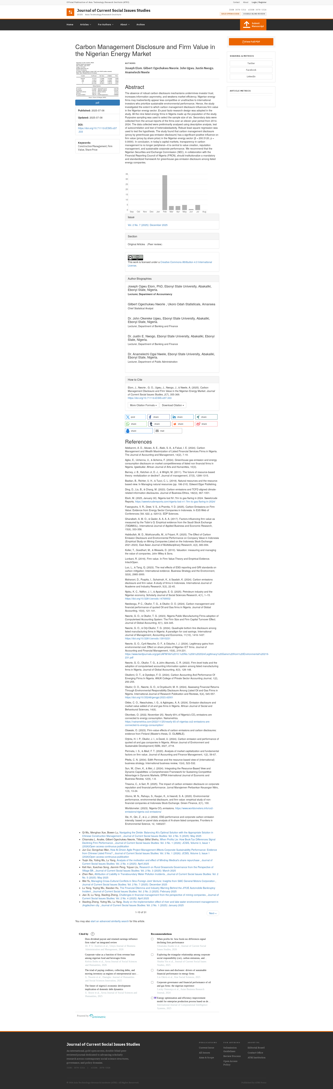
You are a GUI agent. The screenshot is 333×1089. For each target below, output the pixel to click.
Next (213, 913)
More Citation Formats (142, 405)
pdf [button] (97, 102)
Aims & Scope (206, 1057)
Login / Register (259, 2)
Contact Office (255, 1052)
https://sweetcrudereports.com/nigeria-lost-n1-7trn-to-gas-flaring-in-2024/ (175, 501)
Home (70, 24)
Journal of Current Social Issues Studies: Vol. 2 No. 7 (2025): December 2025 (124, 884)
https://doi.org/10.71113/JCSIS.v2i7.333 (150, 398)
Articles (84, 24)
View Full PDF (252, 41)
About (245, 2)
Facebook (251, 69)
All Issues (204, 1052)
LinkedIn (251, 76)
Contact (236, 2)
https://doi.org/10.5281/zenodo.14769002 (147, 598)
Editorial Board (256, 1047)
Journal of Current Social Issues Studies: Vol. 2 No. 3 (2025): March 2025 (135, 870)
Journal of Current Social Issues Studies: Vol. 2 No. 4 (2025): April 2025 (147, 861)
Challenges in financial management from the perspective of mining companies (162, 894)
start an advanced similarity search (110, 921)
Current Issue (206, 1047)
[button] (135, 416)
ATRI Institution (256, 1057)
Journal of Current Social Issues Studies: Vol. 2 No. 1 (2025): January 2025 (142, 905)
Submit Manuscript (258, 25)
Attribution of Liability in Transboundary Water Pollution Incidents (130, 874)
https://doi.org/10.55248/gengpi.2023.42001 (149, 697)
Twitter (251, 63)
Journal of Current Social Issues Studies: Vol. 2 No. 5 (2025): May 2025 (162, 836)
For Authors (104, 24)
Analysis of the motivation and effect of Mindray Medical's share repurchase (158, 860)
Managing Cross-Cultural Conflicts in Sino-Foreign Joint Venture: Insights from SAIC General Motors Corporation (153, 881)
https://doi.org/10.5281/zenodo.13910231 (147, 638)
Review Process (232, 1056)
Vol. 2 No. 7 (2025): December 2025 (148, 225)
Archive (140, 24)
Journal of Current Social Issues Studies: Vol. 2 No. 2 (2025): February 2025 (135, 891)
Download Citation (172, 405)
